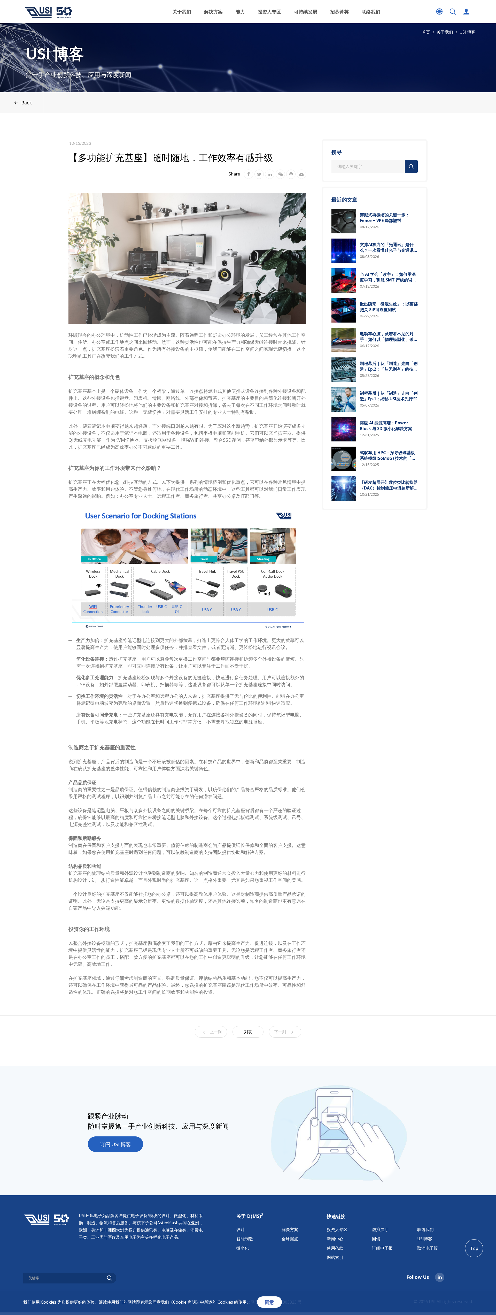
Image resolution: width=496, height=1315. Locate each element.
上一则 (216, 1031)
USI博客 (424, 1239)
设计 (240, 1229)
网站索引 (335, 1257)
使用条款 (335, 1248)
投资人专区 (337, 1229)
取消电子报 (427, 1248)
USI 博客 (467, 32)
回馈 (376, 1239)
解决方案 (290, 1229)
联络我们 (371, 12)
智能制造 (244, 1239)
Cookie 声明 (184, 1302)
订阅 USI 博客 (115, 1144)
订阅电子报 (382, 1248)
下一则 (280, 1031)
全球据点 (290, 1239)
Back (26, 103)
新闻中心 (335, 1239)
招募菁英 (339, 12)
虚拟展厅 (380, 1229)
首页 (426, 32)
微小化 (242, 1248)
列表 (248, 1031)
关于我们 (445, 32)
